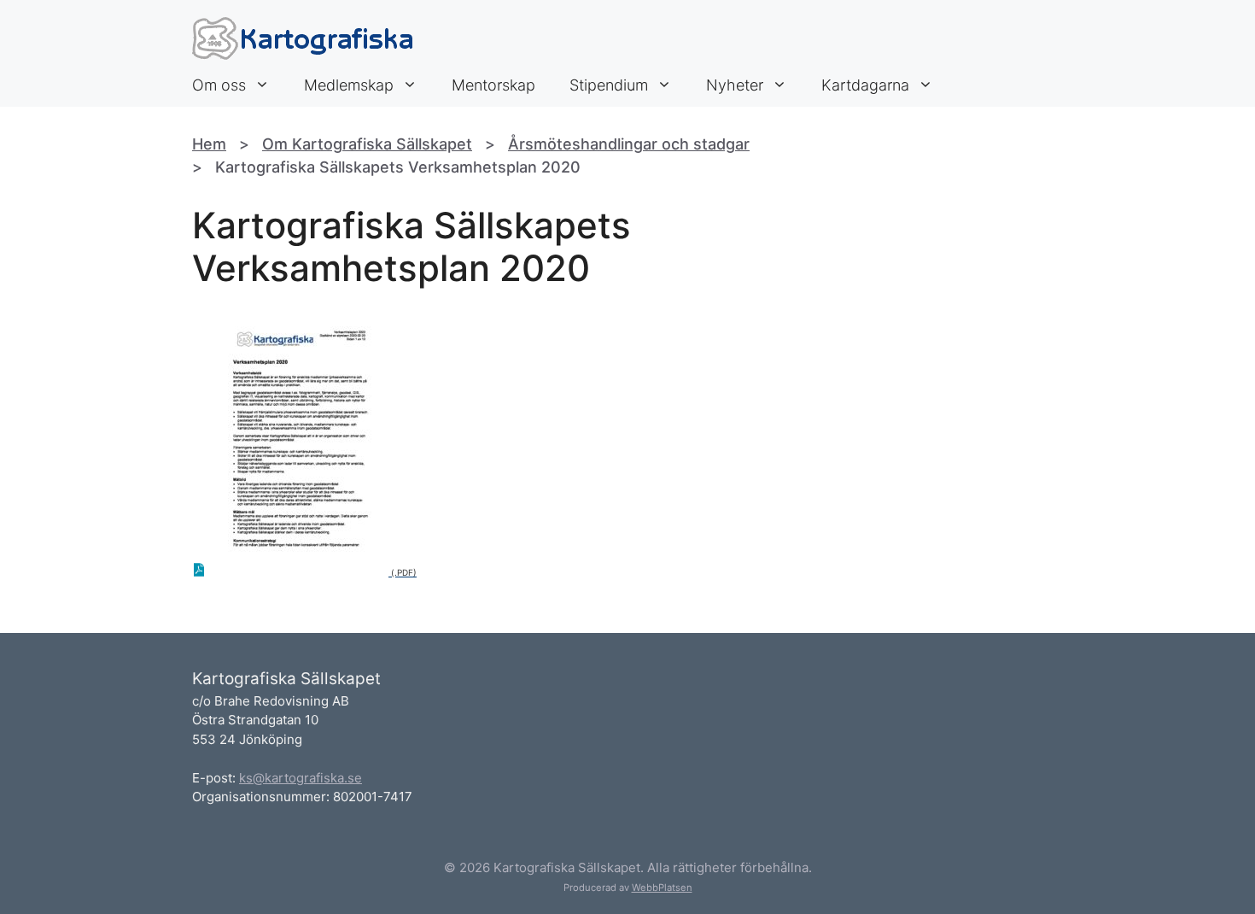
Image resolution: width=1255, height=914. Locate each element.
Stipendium (608, 85)
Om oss (219, 85)
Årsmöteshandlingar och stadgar (629, 144)
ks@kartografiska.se (300, 778)
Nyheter (734, 85)
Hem (209, 144)
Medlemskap (349, 85)
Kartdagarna (865, 85)
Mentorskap (493, 85)
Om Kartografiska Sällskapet (367, 144)
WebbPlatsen (662, 887)
